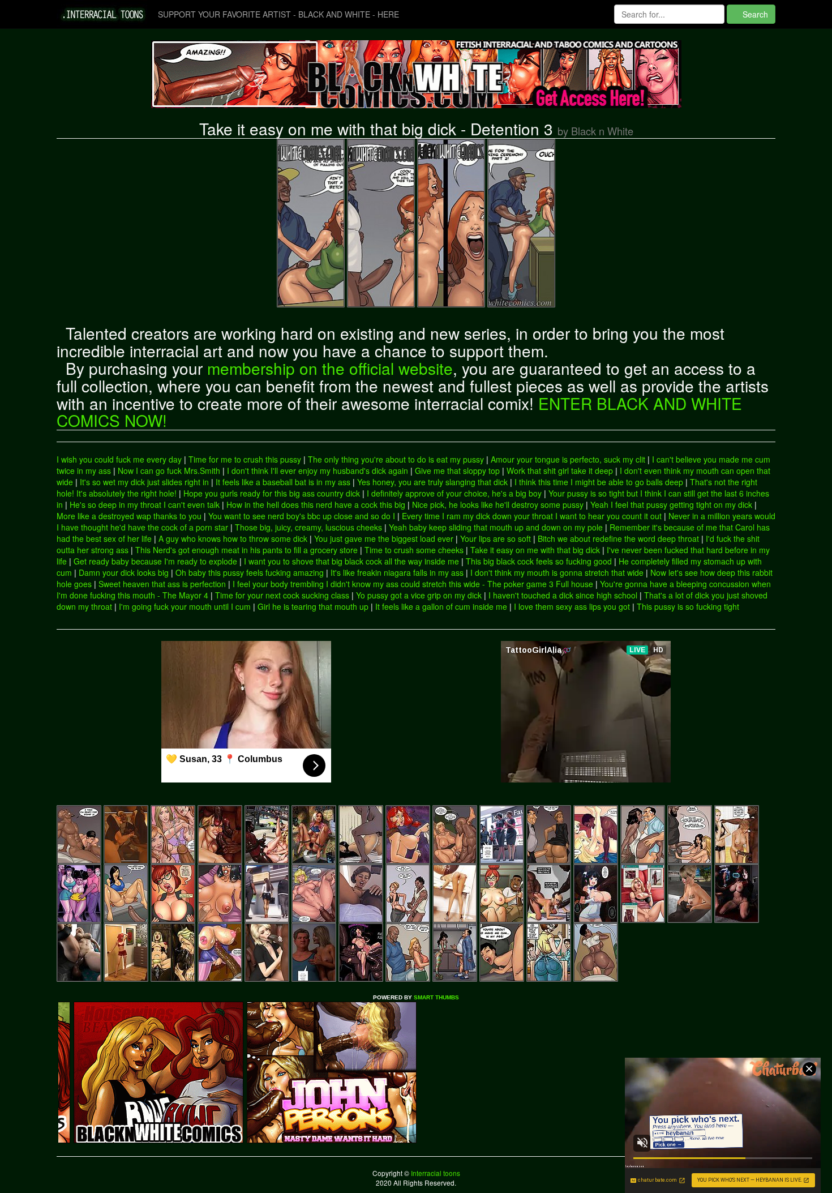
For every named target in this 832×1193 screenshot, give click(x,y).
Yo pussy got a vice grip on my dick (419, 595)
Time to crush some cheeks (414, 549)
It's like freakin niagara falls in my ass (397, 572)
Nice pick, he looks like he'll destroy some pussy (498, 504)
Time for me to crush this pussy (244, 459)
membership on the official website (330, 368)
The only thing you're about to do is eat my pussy (396, 459)
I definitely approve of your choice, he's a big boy (454, 493)
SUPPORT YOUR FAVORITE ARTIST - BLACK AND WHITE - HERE (278, 14)
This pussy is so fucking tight (688, 606)
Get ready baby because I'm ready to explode (155, 561)
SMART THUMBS (436, 997)
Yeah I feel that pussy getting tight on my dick (671, 504)
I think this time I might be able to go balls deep (598, 482)
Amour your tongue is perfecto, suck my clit (568, 459)
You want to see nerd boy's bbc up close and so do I (301, 515)
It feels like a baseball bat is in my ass (283, 482)
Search (754, 14)
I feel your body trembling (278, 583)
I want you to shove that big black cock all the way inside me (351, 561)
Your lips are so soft (495, 538)
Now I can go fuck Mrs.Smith (169, 470)
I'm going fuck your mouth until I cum (185, 606)
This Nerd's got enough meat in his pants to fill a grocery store (246, 549)
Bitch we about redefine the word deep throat (618, 538)
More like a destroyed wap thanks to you (129, 515)
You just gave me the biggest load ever (383, 538)
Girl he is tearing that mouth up (313, 606)
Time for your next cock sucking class (282, 595)
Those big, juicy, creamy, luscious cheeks (308, 527)
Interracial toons (434, 1173)
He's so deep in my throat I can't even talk (145, 504)
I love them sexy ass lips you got (572, 606)
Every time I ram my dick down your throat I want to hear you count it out (532, 515)
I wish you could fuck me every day (119, 459)
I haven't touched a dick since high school (562, 595)
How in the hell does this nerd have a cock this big (315, 504)
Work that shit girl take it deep (560, 470)
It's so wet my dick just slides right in (144, 482)
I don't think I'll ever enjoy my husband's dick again (317, 470)
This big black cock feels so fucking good (539, 561)
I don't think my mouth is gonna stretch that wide (557, 572)
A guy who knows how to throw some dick (232, 538)
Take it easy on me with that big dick (535, 549)
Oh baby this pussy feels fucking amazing (249, 572)
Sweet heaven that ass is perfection (162, 583)
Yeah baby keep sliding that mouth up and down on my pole (496, 527)
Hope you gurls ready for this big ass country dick (271, 493)
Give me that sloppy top (457, 470)
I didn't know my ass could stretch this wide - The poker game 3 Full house (459, 583)
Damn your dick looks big (124, 572)
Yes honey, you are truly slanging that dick (432, 482)
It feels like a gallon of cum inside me (441, 606)
